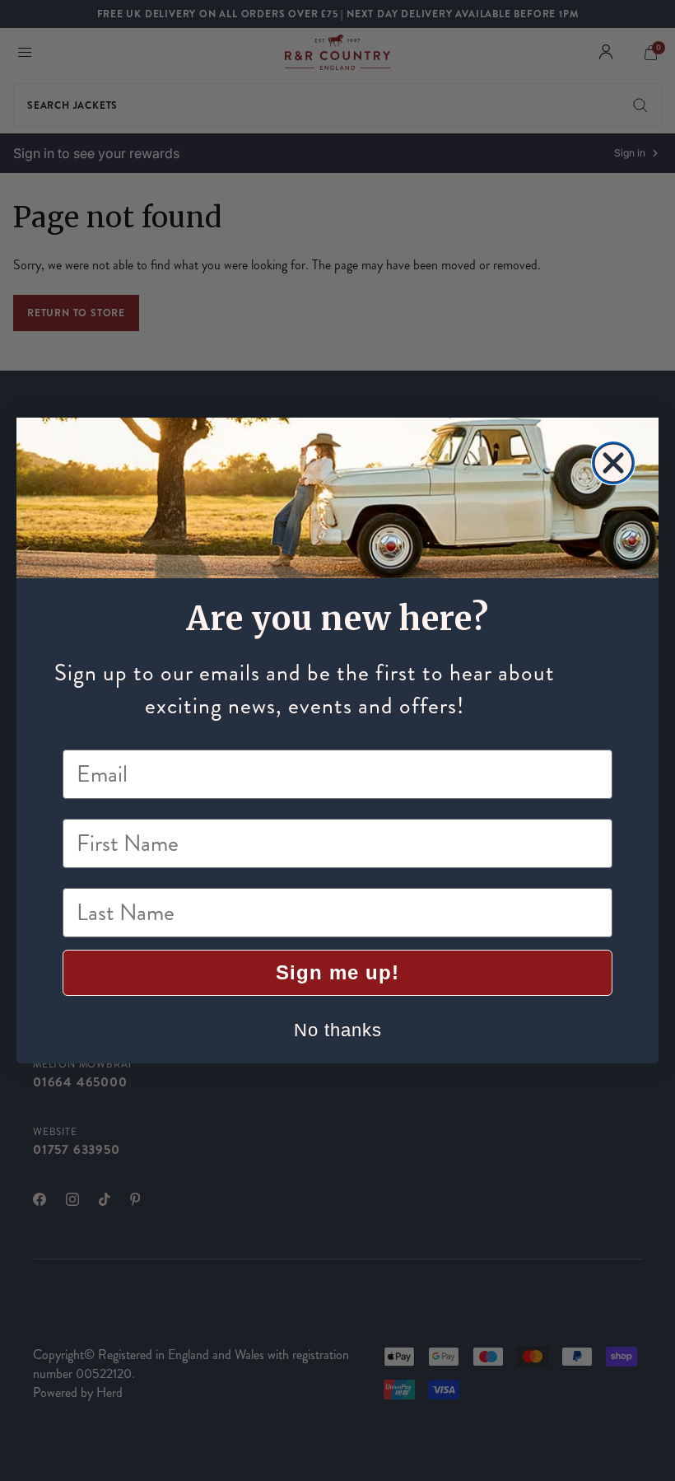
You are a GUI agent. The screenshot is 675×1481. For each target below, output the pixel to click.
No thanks (338, 1030)
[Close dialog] (613, 463)
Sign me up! (337, 972)
